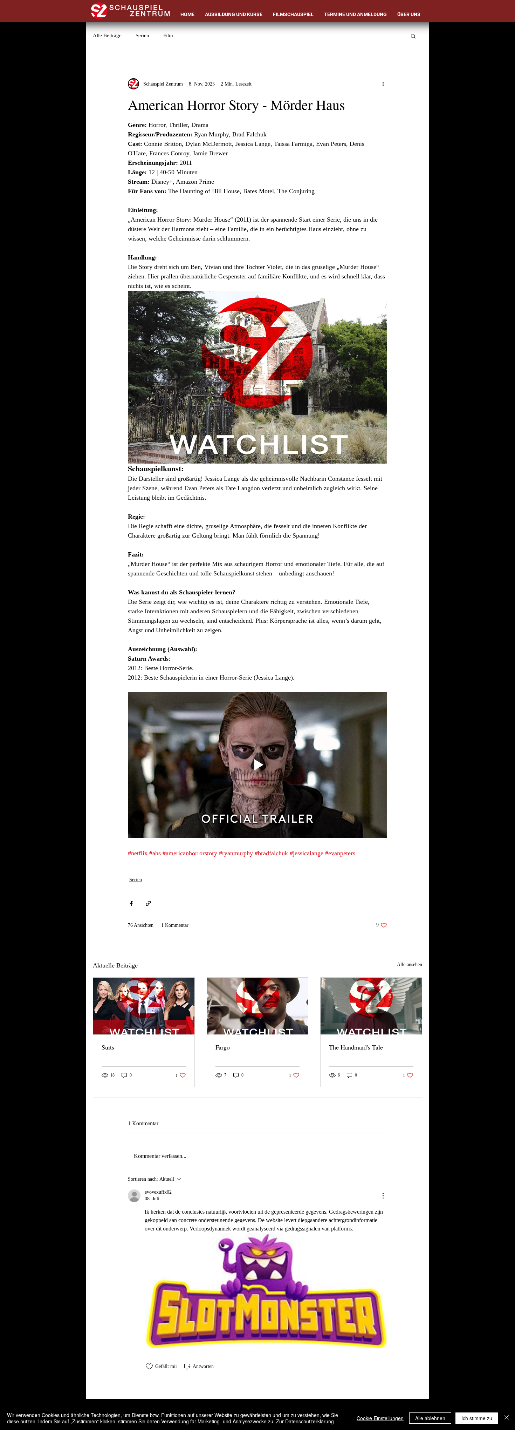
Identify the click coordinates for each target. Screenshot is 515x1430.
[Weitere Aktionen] (383, 84)
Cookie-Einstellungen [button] (380, 1418)
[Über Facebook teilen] (131, 903)
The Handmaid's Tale (356, 1047)
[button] (413, 36)
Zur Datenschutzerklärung (305, 1421)
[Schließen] (506, 1418)
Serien (142, 35)
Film (168, 35)
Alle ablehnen (430, 1418)
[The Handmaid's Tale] (371, 1006)
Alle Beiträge (107, 35)
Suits (108, 1047)
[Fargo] (257, 1006)
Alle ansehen (409, 964)
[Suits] (143, 1006)
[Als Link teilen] (148, 903)
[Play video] (257, 765)
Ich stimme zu (476, 1418)
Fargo (222, 1047)
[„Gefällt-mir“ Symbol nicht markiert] (149, 1366)
